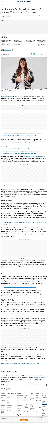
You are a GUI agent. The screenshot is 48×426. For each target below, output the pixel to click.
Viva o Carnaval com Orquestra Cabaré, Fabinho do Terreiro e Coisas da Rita (22, 151)
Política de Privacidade (4, 418)
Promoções (9, 410)
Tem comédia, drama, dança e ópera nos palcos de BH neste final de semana (23, 186)
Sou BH (44, 406)
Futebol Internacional (26, 407)
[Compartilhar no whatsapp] (34, 54)
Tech (8, 408)
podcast (43, 384)
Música (8, 402)
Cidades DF (18, 397)
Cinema (8, 400)
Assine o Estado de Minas (2, 412)
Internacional (3, 400)
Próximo (47, 37)
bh (15, 384)
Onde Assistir (26, 411)
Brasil (17, 400)
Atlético (25, 398)
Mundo (18, 403)
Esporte (37, 398)
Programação (44, 413)
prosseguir (24, 420)
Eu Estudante (19, 408)
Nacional (2, 402)
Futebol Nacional (25, 404)
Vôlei (24, 402)
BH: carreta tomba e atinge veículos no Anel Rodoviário (30, 42)
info (12, 50)
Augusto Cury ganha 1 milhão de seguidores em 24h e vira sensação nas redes (6, 43)
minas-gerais (36, 384)
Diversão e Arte (19, 405)
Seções (2, 2)
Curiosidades (38, 402)
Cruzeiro (25, 400)
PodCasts (43, 415)
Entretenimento (9, 395)
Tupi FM (44, 410)
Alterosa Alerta (44, 397)
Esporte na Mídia (25, 409)
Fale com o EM (3, 409)
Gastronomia (9, 407)
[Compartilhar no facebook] (31, 54)
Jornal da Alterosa (43, 399)
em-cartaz (27, 384)
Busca (46, 2)
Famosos (8, 397)
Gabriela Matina (7, 50)
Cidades (37, 397)
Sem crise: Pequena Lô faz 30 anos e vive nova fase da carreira (20, 287)
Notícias (31, 401)
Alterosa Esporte (43, 402)
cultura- (20, 384)
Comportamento (9, 405)
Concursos (18, 410)
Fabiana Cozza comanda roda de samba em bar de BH (16, 148)
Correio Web (19, 415)
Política (2, 397)
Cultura (2, 403)
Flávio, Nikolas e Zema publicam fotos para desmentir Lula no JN (42, 43)
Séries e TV (9, 399)
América (25, 397)
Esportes (18, 411)
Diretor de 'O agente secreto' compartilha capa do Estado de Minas (21, 135)
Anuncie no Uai (11, 413)
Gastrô (37, 412)
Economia (2, 398)
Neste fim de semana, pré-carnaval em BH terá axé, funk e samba (19, 153)
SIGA (37, 54)
